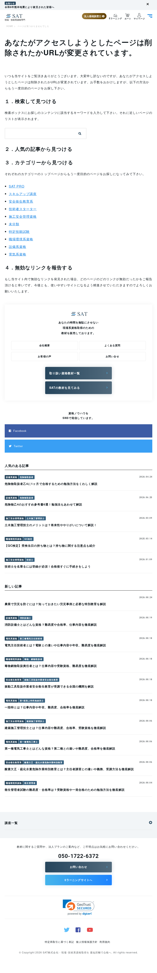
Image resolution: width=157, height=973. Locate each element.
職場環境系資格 (21, 239)
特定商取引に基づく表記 (59, 941)
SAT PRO (16, 186)
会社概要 (44, 345)
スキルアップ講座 (23, 193)
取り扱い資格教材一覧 (64, 373)
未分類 (14, 224)
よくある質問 (112, 345)
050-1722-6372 (78, 856)
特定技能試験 (19, 231)
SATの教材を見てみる (64, 387)
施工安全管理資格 (23, 216)
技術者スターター (23, 209)
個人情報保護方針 (86, 941)
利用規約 (105, 941)
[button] (78, 907)
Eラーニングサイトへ (78, 880)
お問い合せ (112, 356)
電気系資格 (17, 254)
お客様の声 (44, 356)
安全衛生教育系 (21, 201)
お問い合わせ (78, 867)
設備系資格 (17, 246)
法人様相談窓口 (93, 16)
